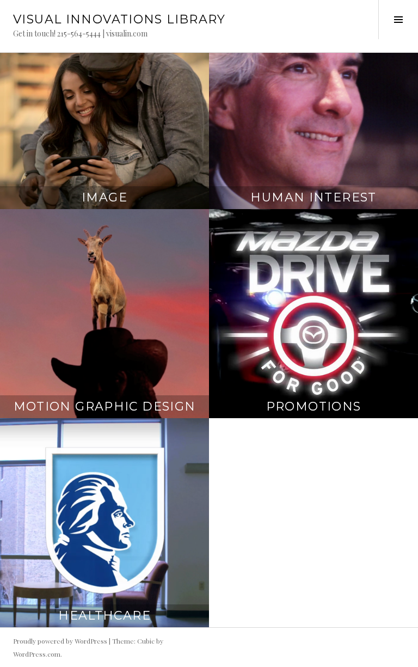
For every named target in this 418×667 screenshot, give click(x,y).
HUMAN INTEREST (313, 197)
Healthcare (104, 615)
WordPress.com (36, 654)
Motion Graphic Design (105, 406)
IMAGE (104, 197)
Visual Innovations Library (119, 19)
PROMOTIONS (313, 406)
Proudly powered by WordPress (60, 641)
